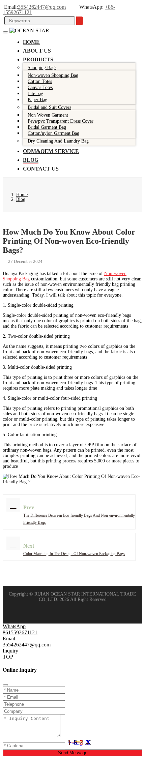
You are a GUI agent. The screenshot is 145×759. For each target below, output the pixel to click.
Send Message (72, 752)
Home (31, 42)
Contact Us (41, 169)
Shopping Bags (42, 67)
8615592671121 (20, 632)
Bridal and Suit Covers (49, 107)
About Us (37, 51)
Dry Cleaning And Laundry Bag (58, 141)
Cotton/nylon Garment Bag (53, 133)
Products (38, 59)
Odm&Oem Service (51, 151)
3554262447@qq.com (42, 7)
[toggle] (5, 32)
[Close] (5, 685)
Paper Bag (37, 99)
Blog (30, 160)
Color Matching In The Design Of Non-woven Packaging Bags (74, 553)
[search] (79, 21)
